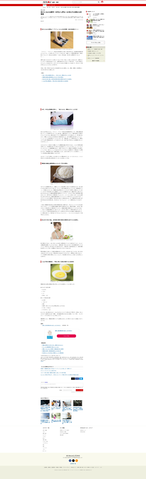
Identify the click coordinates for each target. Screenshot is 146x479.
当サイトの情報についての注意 (89, 467)
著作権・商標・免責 (80, 467)
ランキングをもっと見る (95, 42)
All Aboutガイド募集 (63, 431)
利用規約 (60, 467)
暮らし (44, 438)
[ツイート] (73, 379)
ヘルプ (101, 467)
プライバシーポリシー (66, 467)
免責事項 (42, 361)
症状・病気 (48, 5)
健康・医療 (55, 2)
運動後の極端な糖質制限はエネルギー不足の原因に (52, 77)
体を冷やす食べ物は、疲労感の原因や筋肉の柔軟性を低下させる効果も (57, 79)
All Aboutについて (73, 467)
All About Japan (82, 431)
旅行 (43, 444)
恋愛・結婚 (44, 439)
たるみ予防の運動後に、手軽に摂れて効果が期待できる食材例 (55, 81)
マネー (44, 431)
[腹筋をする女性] (61, 120)
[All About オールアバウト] (47, 2)
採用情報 (49, 467)
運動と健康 (57, 7)
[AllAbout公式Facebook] (70, 460)
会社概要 (45, 467)
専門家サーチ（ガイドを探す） (65, 430)
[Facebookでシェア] (77, 379)
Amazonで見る (66, 335)
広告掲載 (57, 467)
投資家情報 (53, 467)
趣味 (43, 446)
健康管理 (44, 5)
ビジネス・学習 (45, 441)
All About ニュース (83, 430)
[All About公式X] (73, 460)
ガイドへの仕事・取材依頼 (64, 433)
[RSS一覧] (76, 460)
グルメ (44, 449)
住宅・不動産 (45, 430)
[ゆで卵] (61, 272)
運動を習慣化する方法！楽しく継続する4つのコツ (52, 345)
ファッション (45, 447)
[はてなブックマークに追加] (81, 379)
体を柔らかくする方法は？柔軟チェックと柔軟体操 (52, 352)
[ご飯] (61, 174)
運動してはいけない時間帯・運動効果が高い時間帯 (52, 349)
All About (44, 7)
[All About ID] (102, 2)
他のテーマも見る (95, 60)
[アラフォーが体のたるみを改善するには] (61, 40)
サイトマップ (97, 467)
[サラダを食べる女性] (61, 230)
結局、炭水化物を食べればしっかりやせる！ (51, 325)
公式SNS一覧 (73, 463)
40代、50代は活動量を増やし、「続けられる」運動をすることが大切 (56, 75)
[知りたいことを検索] (98, 2)
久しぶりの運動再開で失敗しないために (50, 347)
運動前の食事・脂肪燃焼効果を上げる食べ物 (51, 350)
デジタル (44, 436)
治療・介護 (53, 5)
